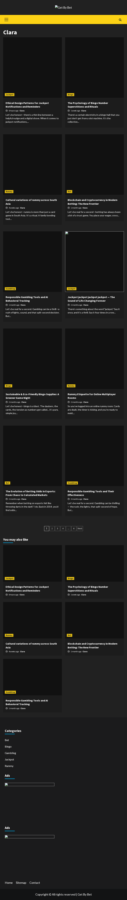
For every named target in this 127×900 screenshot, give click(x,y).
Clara (22, 110)
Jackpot (9, 94)
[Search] (120, 20)
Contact (34, 882)
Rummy (9, 191)
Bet (69, 191)
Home (9, 882)
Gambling (10, 288)
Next (80, 528)
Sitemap (21, 882)
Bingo (70, 94)
